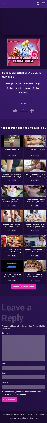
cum (19, 84)
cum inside (29, 84)
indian (10, 88)
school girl (23, 92)
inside (19, 88)
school (36, 88)
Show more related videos (23, 287)
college (10, 84)
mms (28, 88)
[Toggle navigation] (43, 3)
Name (5, 364)
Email (4, 373)
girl (38, 84)
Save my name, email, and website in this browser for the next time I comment (23, 393)
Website (5, 382)
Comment (6, 333)
